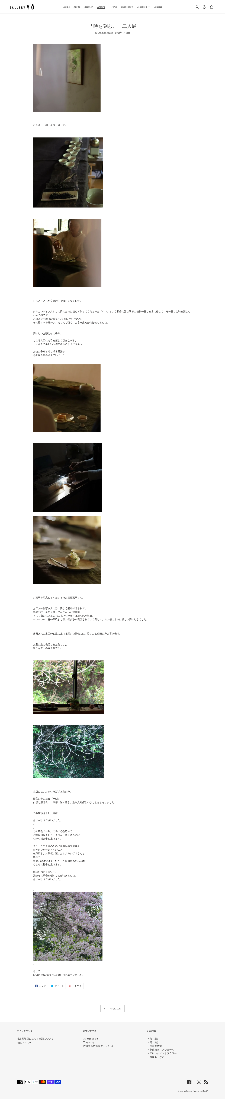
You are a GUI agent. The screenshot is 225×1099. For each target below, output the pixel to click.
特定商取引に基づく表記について (35, 1038)
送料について (24, 1043)
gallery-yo (188, 1091)
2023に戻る (115, 1008)
